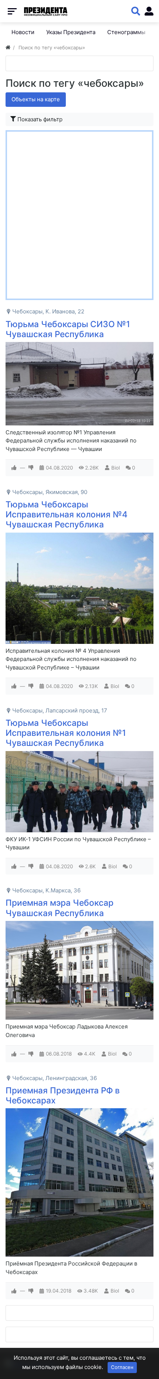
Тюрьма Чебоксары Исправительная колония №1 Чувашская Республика (66, 733)
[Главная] (8, 47)
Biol (115, 468)
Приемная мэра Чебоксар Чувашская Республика (60, 908)
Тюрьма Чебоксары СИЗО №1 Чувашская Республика (68, 329)
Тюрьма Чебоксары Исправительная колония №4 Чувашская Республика (67, 514)
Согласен (122, 1367)
